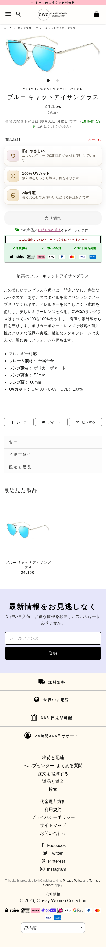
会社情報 (53, 894)
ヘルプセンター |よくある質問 (53, 765)
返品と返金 (53, 781)
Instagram (56, 869)
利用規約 (53, 809)
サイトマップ (53, 825)
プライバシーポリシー (53, 817)
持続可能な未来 (49, 230)
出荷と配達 (53, 757)
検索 (53, 789)
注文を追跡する (53, 773)
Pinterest (56, 861)
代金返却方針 (53, 801)
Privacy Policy (72, 880)
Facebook (56, 845)
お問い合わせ (53, 833)
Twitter (56, 853)
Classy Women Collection (61, 900)
